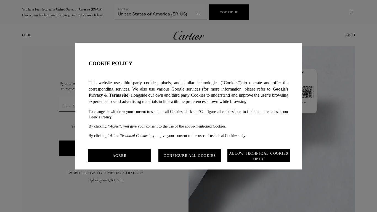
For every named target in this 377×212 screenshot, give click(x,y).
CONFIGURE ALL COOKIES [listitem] (190, 155)
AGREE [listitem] (120, 155)
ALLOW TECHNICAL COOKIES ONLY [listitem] (258, 156)
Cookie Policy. (100, 117)
